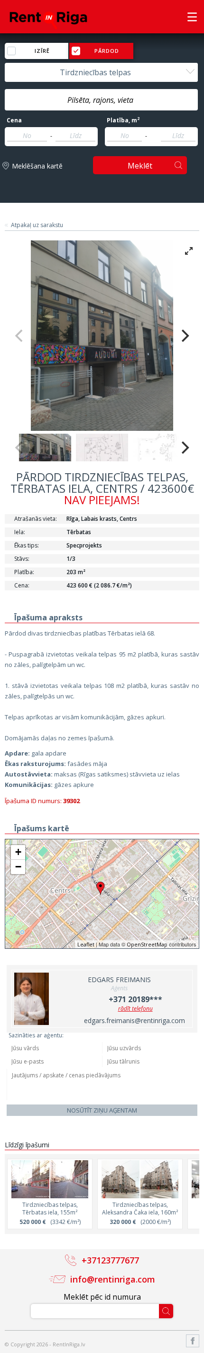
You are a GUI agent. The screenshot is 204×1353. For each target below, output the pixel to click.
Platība (123, 120)
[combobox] (101, 72)
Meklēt (140, 165)
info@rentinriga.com (112, 1279)
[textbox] (101, 99)
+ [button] (18, 852)
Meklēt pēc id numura (102, 1297)
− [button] (18, 867)
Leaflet (85, 944)
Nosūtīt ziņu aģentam (102, 1110)
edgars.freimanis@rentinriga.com (134, 1020)
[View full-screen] (189, 251)
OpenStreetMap (147, 944)
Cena (14, 120)
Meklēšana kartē (37, 165)
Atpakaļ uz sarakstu (37, 225)
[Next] (184, 335)
